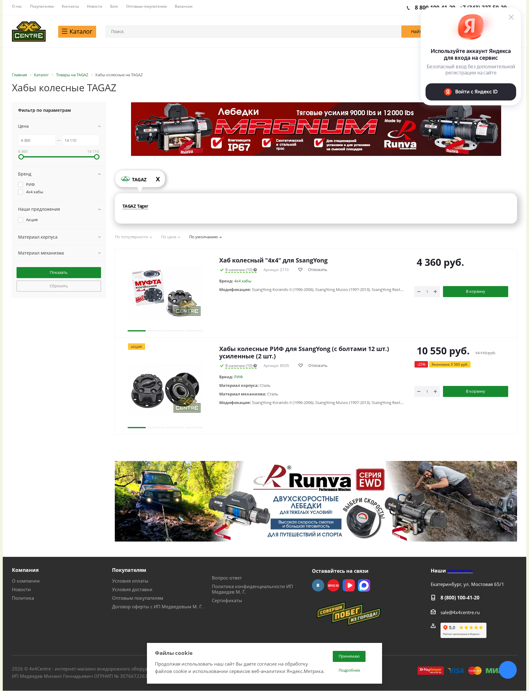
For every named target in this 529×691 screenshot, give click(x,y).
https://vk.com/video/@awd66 (349, 585)
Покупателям (129, 570)
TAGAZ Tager (135, 206)
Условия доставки (132, 589)
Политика (23, 598)
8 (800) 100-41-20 (460, 597)
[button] (137, 293)
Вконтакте (318, 585)
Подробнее (349, 670)
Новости (21, 589)
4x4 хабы (242, 281)
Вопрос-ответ (227, 578)
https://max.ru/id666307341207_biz (364, 585)
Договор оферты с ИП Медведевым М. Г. (157, 606)
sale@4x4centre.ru (460, 612)
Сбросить (59, 286)
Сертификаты (227, 600)
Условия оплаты (130, 581)
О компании (26, 581)
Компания (25, 570)
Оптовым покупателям (137, 598)
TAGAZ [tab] (146, 179)
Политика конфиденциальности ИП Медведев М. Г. (252, 589)
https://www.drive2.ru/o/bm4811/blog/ (333, 585)
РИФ (238, 376)
